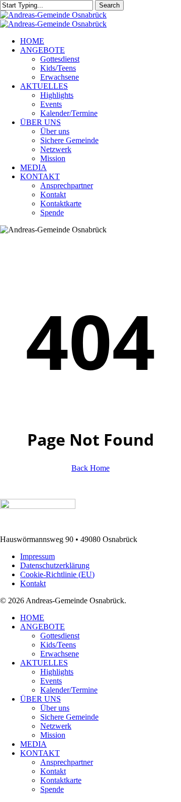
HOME (32, 617)
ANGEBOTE (42, 626)
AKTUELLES (44, 662)
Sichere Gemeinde (69, 717)
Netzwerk (55, 726)
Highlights (56, 671)
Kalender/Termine (69, 690)
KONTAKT (40, 753)
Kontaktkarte (60, 780)
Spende (52, 789)
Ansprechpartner (66, 762)
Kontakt (33, 583)
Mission (52, 735)
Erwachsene (59, 653)
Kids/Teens (58, 644)
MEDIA (33, 744)
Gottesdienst (59, 635)
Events (51, 681)
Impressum (37, 556)
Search (109, 5)
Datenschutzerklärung (54, 565)
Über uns (54, 708)
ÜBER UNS (40, 699)
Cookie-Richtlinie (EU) (57, 574)
